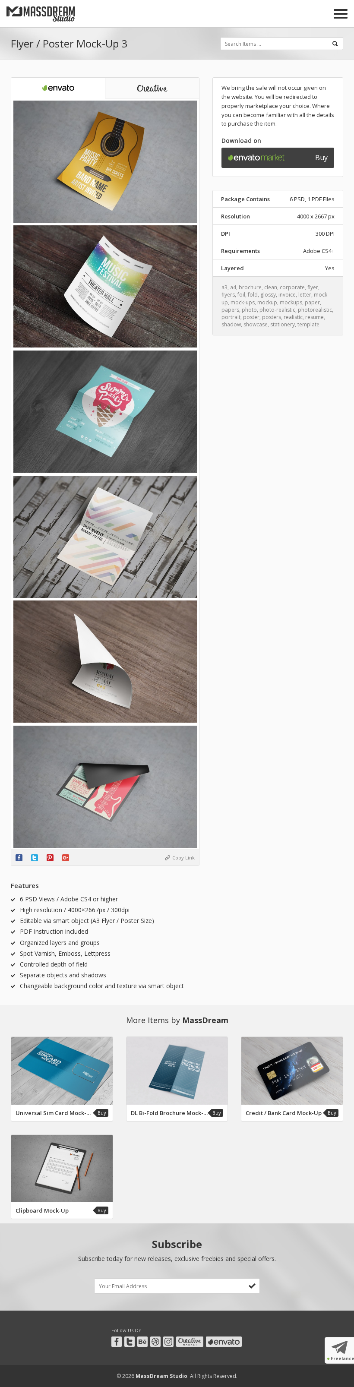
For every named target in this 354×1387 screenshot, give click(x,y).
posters (271, 317)
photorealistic (315, 309)
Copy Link (183, 857)
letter (304, 294)
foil (241, 294)
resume (314, 317)
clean (270, 287)
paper (312, 302)
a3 (224, 287)
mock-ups (243, 302)
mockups (291, 302)
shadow (231, 324)
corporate (292, 287)
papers (230, 309)
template (308, 324)
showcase (255, 324)
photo (249, 309)
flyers (228, 294)
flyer (312, 287)
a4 (233, 287)
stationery (282, 324)
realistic (293, 317)
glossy (268, 294)
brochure (250, 287)
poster (251, 317)
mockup (267, 302)
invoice (287, 294)
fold (253, 294)
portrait (230, 317)
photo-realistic (277, 309)
